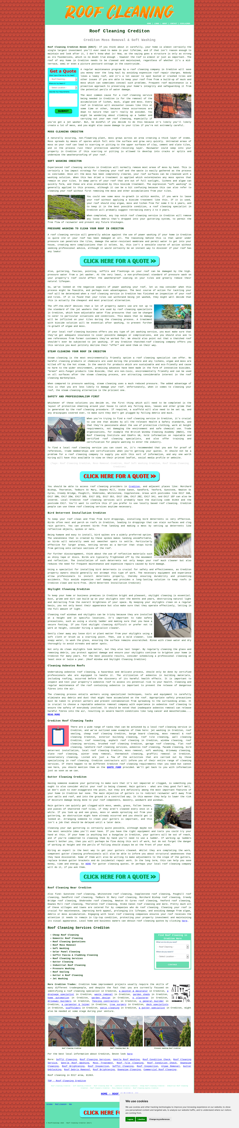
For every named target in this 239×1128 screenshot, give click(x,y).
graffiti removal (158, 754)
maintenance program (108, 69)
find (57, 894)
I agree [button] (130, 1119)
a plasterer (140, 998)
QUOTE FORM (114, 767)
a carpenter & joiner (76, 1004)
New (70, 1104)
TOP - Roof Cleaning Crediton (67, 1081)
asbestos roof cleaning (79, 672)
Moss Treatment (103, 1063)
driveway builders (59, 1001)
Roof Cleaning (60, 1104)
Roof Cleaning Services (95, 1059)
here (184, 921)
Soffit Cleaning (66, 1059)
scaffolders (73, 1008)
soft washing (154, 750)
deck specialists (157, 1004)
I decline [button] (141, 1119)
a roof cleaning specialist (82, 991)
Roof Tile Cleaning (130, 1063)
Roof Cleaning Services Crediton (78, 928)
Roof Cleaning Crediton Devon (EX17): (73, 47)
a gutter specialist (152, 1008)
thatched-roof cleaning (149, 342)
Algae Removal (170, 1066)
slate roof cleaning (62, 754)
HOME (149, 24)
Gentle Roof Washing (126, 1059)
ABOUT (164, 24)
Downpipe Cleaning (129, 1069)
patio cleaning (110, 1008)
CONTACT (173, 24)
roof (50, 60)
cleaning (130, 309)
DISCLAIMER (185, 24)
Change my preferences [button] (159, 1119)
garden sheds (141, 994)
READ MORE (54, 714)
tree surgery (118, 1004)
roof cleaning (131, 95)
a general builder (151, 1001)
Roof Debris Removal (77, 1069)
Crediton (134, 486)
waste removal (103, 994)
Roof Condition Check (156, 1059)
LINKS (156, 24)
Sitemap (49, 1104)
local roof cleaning (95, 750)
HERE (88, 864)
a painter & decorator (133, 991)
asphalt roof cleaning (124, 740)
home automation (58, 998)
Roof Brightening (73, 1066)
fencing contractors (105, 1001)
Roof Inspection (98, 1066)
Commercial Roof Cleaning (160, 1069)
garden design (100, 998)
